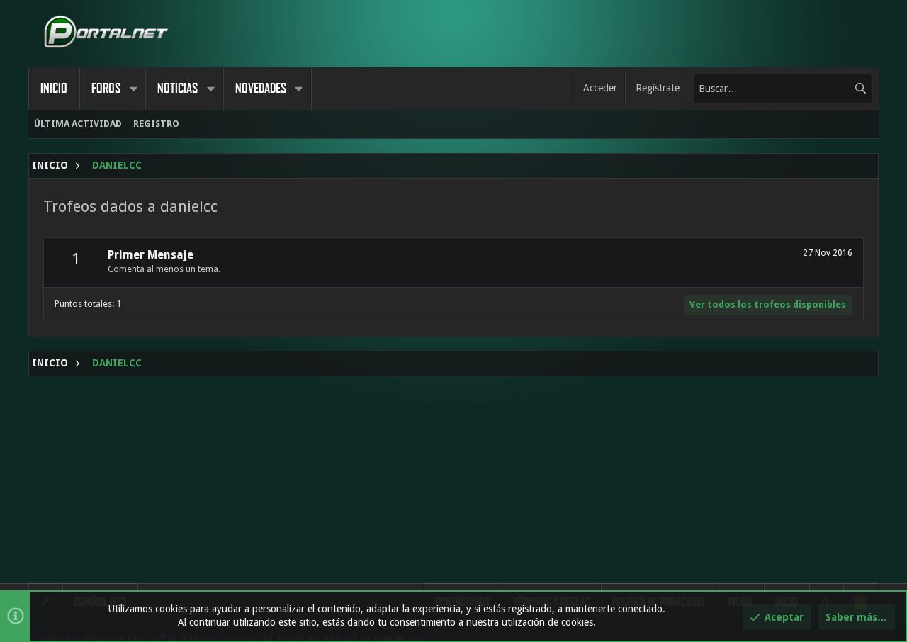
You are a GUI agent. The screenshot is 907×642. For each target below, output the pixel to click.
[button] (133, 88)
